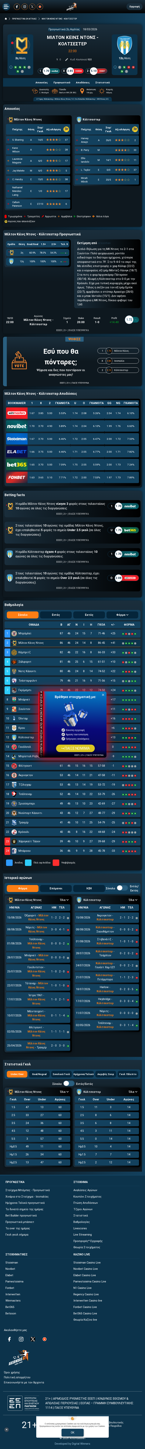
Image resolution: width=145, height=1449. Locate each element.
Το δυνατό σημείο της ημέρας (24, 1209)
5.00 (49, 413)
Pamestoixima (14, 1281)
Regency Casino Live (86, 1294)
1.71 (75, 451)
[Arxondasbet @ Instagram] (25, 7)
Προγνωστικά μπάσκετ (19, 1222)
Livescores (80, 1228)
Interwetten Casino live (87, 1300)
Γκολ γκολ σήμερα (16, 1234)
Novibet (10, 1269)
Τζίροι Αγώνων (83, 1209)
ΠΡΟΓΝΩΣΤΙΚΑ (15, 1182)
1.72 (75, 438)
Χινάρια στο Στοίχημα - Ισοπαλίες (27, 1196)
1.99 (109, 425)
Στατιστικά (80, 1215)
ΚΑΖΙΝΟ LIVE (81, 1254)
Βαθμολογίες (81, 1222)
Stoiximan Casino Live (87, 1262)
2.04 (109, 413)
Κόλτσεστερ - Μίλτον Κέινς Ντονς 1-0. (59, 99)
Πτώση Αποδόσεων (85, 1203)
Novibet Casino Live (85, 1269)
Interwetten (12, 1294)
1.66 (32, 451)
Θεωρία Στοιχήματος (86, 1247)
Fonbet (9, 1288)
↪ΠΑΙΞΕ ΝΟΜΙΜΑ (75, 748)
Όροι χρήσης (12, 1372)
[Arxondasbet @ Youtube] (40, 7)
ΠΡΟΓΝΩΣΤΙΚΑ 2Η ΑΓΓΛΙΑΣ (24, 19)
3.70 (40, 425)
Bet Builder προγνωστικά (21, 1215)
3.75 (40, 451)
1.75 (75, 464)
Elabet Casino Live (84, 1275)
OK (72, 1432)
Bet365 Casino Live (85, 1313)
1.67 (32, 413)
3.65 (40, 477)
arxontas (104, 243)
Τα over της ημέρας (17, 1228)
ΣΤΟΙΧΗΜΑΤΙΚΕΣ (16, 1254)
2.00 (109, 438)
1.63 (32, 477)
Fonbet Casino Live (85, 1307)
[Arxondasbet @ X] (32, 7)
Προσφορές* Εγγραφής (88, 1241)
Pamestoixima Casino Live (89, 1281)
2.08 (83, 413)
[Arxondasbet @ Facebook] (17, 7)
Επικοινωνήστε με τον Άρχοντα (24, 1382)
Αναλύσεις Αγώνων (85, 1190)
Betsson (10, 1313)
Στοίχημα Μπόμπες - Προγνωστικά (27, 1190)
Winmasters (13, 1300)
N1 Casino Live (82, 1288)
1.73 (118, 464)
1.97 (109, 477)
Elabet (9, 1275)
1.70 (32, 425)
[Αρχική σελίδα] (6, 19)
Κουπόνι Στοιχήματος (87, 1196)
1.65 (32, 464)
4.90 (49, 425)
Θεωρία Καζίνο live (85, 1319)
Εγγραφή (135, 6)
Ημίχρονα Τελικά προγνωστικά (25, 1203)
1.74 (75, 413)
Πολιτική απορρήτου (17, 1377)
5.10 (49, 477)
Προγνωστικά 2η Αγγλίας (64, 29)
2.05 (83, 438)
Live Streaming (82, 1234)
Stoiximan (11, 1262)
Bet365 (9, 1307)
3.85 (40, 413)
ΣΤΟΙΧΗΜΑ (80, 1182)
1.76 (118, 425)
